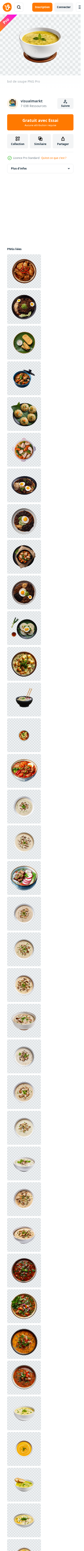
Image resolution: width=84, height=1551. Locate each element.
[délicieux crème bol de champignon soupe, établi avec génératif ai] (24, 807)
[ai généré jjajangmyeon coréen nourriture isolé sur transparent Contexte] (24, 307)
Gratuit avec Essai (40, 122)
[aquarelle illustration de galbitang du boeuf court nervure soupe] (24, 878)
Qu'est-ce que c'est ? (53, 158)
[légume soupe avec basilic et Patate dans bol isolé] (24, 664)
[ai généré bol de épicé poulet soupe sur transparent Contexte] (24, 271)
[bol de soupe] (24, 1413)
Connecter (64, 7)
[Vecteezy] (7, 7)
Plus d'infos (19, 168)
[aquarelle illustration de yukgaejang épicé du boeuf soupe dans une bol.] (24, 771)
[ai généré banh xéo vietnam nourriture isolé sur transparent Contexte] (24, 343)
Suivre (65, 106)
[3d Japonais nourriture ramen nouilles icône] (24, 699)
